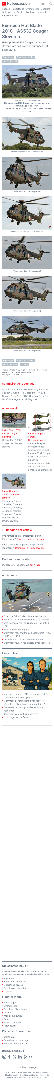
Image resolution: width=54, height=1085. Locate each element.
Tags (6, 1019)
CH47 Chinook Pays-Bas (35, 396)
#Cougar (24, 364)
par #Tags (35, 564)
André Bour (14, 370)
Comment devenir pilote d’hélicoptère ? (24, 700)
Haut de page (29, 1067)
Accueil (6, 8)
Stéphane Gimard (27, 370)
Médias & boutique (14, 1015)
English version (10, 15)
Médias (30, 12)
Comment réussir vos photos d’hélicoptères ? (28, 642)
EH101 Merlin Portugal (28, 389)
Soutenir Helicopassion (16, 1043)
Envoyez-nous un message (31, 539)
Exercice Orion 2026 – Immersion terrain (25, 616)
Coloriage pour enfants (16, 717)
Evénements (32, 8)
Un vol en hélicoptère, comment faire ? (24, 704)
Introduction (8, 389)
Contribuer (9, 1036)
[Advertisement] (27, 843)
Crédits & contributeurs (24, 372)
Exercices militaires (25, 57)
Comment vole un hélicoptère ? (20, 714)
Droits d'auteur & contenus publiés (33, 1077)
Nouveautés (42, 12)
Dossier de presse (13, 984)
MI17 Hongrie (28, 392)
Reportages (18, 8)
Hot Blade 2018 (10, 61)
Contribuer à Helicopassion (29, 548)
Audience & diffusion (15, 981)
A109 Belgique (29, 399)
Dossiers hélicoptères (15, 1009)
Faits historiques (12, 1022)
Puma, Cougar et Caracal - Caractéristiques (37, 436)
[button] (43, 3)
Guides (20, 12)
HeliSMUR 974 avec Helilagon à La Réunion (26, 619)
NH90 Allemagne (11, 399)
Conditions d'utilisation (29, 1075)
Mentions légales (11, 1075)
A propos (9, 978)
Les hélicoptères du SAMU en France (23, 639)
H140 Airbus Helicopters (16, 629)
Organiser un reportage (16, 1040)
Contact (8, 991)
